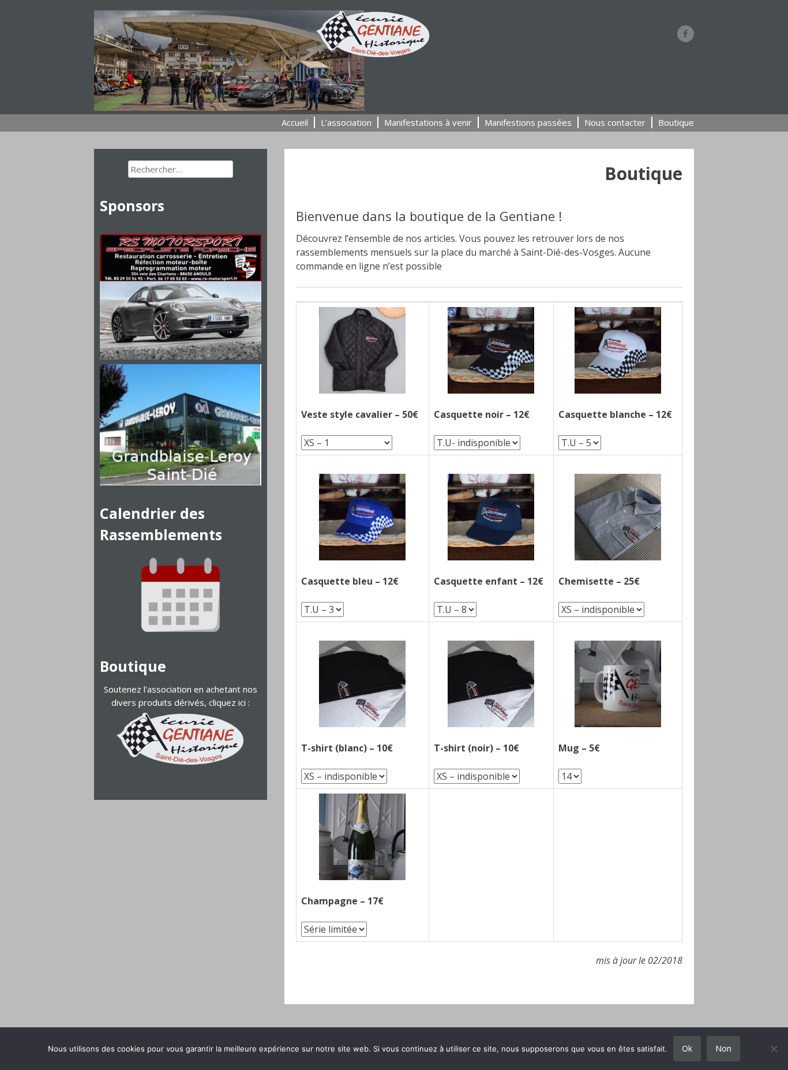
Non (723, 1048)
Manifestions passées (528, 122)
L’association (346, 122)
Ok (687, 1048)
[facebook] (685, 33)
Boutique (676, 122)
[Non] (773, 1048)
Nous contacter (615, 122)
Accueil (295, 122)
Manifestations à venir (428, 122)
